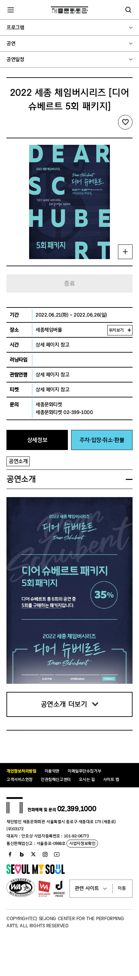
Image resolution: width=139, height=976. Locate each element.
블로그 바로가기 (21, 854)
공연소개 (18, 461)
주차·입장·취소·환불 (102, 440)
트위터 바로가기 (33, 854)
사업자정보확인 (82, 843)
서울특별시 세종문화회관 (69, 9)
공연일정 (15, 59)
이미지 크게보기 (125, 251)
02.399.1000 (76, 809)
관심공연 (125, 122)
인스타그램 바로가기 (44, 854)
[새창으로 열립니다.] (35, 872)
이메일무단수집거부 (84, 771)
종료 (69, 283)
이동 (122, 888)
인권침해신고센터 (56, 779)
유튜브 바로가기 (56, 854)
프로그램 (15, 28)
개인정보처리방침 (21, 771)
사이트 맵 (111, 779)
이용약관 (52, 771)
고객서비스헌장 (19, 779)
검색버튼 (128, 10)
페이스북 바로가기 (10, 854)
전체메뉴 (10, 10)
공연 (10, 43)
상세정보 (37, 440)
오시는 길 (87, 779)
